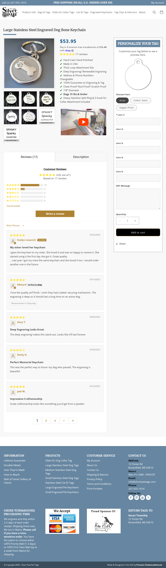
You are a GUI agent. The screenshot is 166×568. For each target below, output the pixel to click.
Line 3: (119, 143)
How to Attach (12, 474)
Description (81, 157)
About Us (92, 465)
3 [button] (55, 420)
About (142, 12)
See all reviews (13, 205)
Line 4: (119, 157)
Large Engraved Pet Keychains (62, 487)
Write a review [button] (55, 214)
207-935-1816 (136, 488)
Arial (122, 100)
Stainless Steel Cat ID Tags (59, 482)
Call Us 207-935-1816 (14, 2)
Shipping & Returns (97, 474)
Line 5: (119, 171)
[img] (17, 235)
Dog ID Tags (44, 12)
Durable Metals (12, 465)
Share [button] (122, 243)
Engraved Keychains (101, 12)
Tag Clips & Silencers (125, 12)
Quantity (121, 214)
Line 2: (119, 129)
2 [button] (46, 420)
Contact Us (93, 469)
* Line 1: (120, 114)
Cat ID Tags (82, 12)
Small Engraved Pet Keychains (62, 492)
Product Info (29, 12)
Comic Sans (141, 100)
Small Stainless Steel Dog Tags (62, 478)
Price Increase (94, 488)
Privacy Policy (94, 479)
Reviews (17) (29, 157)
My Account (157, 2)
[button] (154, 12)
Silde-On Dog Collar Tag (58, 460)
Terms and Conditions (99, 483)
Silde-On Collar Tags (63, 12)
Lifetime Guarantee (14, 460)
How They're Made (14, 469)
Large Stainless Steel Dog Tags (62, 465)
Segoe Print (126, 107)
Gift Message (123, 185)
